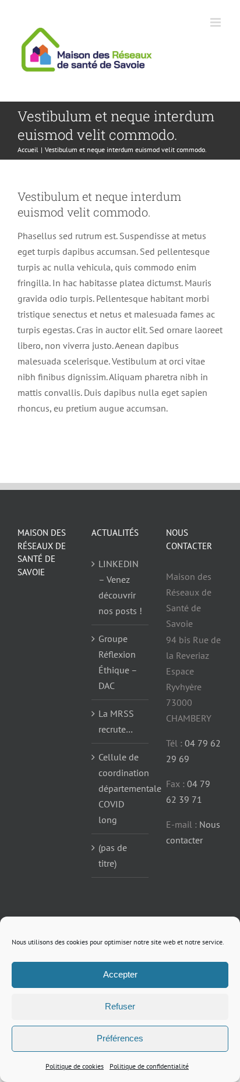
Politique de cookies (74, 1066)
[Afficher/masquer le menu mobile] (216, 22)
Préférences (120, 1038)
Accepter (120, 974)
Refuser (120, 1006)
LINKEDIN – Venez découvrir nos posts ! (120, 587)
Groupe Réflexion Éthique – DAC (117, 662)
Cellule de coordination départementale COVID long (120, 788)
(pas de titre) (112, 855)
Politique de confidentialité (149, 1066)
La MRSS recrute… (116, 721)
